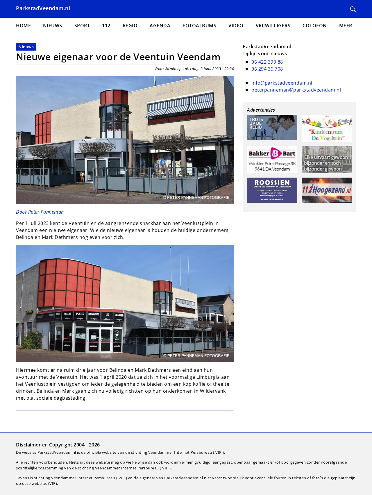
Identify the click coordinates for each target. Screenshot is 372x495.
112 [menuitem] (106, 25)
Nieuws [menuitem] (52, 25)
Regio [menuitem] (130, 25)
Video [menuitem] (236, 25)
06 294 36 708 (267, 69)
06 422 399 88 (267, 62)
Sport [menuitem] (82, 25)
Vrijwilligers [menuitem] (273, 25)
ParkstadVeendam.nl (43, 8)
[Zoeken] (353, 9)
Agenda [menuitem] (160, 25)
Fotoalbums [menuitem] (199, 25)
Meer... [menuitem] (347, 25)
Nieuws (26, 46)
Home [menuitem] (23, 25)
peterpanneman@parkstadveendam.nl (296, 90)
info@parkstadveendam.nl (281, 83)
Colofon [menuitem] (315, 25)
